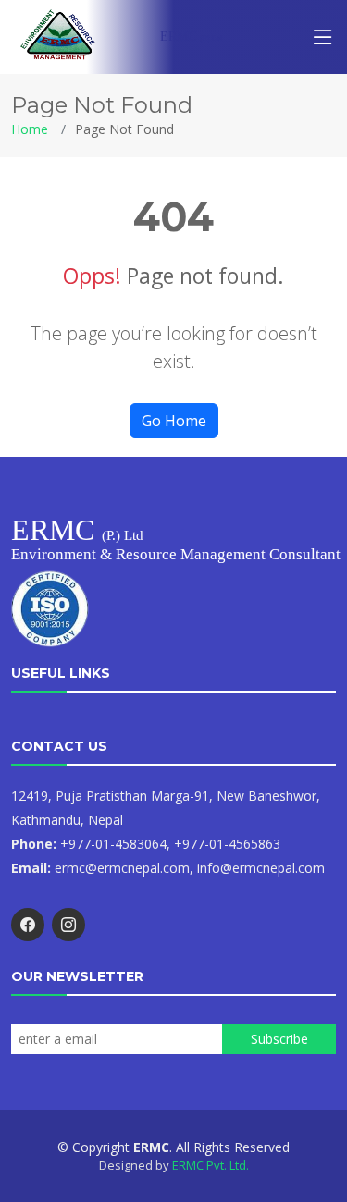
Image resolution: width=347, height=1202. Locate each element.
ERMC (191, 36)
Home (29, 129)
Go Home (174, 421)
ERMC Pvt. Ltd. (210, 1165)
